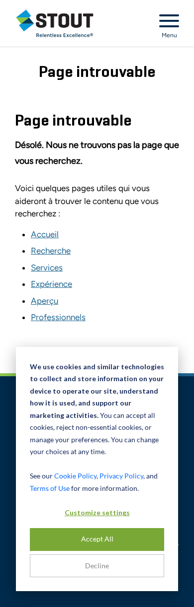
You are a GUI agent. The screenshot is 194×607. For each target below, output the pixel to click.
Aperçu (44, 301)
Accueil (45, 234)
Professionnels (58, 317)
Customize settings (97, 512)
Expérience (51, 284)
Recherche (51, 251)
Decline (97, 565)
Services (47, 267)
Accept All (97, 539)
